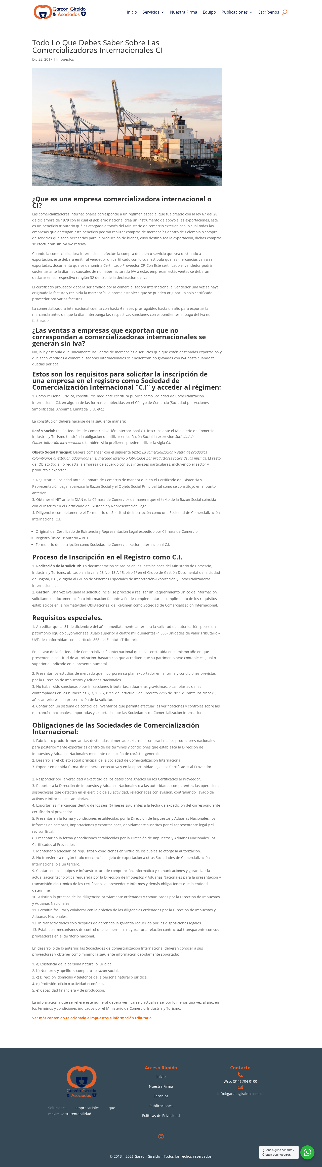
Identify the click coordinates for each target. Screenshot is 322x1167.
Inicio (132, 12)
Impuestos (65, 59)
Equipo (209, 12)
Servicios (151, 12)
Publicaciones (235, 12)
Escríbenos (268, 12)
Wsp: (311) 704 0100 (240, 1081)
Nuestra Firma (183, 12)
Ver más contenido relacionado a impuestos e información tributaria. (92, 1017)
